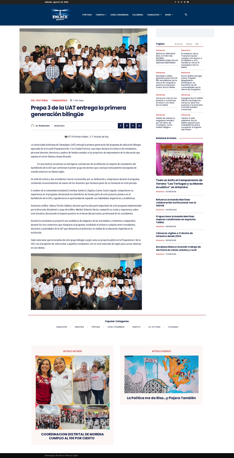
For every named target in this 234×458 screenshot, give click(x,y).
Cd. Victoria (39, 100)
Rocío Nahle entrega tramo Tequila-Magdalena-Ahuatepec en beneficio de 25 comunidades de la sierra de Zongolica (191, 83)
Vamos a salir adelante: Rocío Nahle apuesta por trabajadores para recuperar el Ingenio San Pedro (191, 124)
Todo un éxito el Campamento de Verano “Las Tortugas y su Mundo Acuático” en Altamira (179, 183)
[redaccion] (33, 125)
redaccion (44, 126)
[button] (186, 15)
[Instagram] (178, 2)
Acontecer (179, 44)
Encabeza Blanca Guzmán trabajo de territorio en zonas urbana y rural (178, 248)
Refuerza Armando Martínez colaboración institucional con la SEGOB (176, 202)
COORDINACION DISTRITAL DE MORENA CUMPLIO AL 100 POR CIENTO (72, 436)
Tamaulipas (59, 100)
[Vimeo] (184, 2)
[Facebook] (175, 2)
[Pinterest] (133, 125)
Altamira (160, 192)
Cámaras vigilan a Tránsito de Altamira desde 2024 (174, 235)
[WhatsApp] (139, 125)
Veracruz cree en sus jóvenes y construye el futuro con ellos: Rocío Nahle (166, 101)
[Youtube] (187, 2)
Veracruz (160, 50)
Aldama (189, 44)
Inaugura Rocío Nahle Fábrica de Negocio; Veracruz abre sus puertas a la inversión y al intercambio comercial (192, 104)
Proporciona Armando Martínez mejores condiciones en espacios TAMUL (176, 219)
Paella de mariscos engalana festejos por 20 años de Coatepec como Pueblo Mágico (165, 123)
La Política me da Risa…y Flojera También (161, 398)
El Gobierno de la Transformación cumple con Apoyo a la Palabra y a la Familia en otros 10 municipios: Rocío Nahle (191, 60)
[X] (181, 2)
